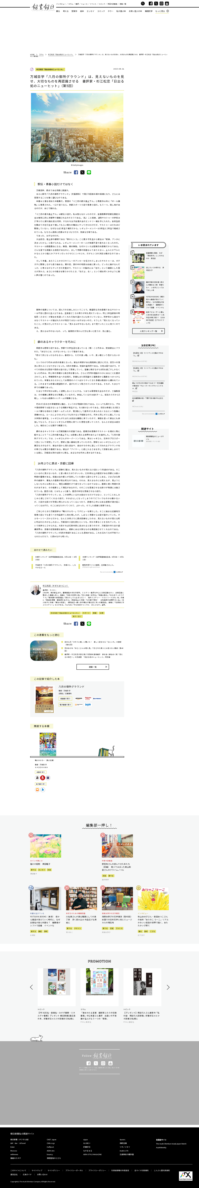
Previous (31, 987)
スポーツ (86, 613)
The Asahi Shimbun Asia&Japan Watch (171, 1143)
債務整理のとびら (54, 1158)
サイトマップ (37, 1170)
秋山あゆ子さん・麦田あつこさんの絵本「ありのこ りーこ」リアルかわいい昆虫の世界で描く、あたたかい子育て (153, 921)
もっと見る (160, 11)
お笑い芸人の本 (135, 11)
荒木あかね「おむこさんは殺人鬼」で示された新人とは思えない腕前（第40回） (94, 649)
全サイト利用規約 (141, 1170)
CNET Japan (51, 1139)
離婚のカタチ (15, 1158)
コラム (70, 4)
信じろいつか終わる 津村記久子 (155, 268)
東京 (46, 931)
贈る (140, 931)
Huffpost (50, 1147)
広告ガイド (27, 1174)
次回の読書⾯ (112, 4)
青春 (95, 613)
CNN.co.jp (51, 1143)
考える (66, 11)
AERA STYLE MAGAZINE (92, 1154)
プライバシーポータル (74, 1170)
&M (11, 1143)
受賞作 (74, 11)
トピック (102, 4)
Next (167, 987)
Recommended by (106, 572)
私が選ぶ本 (121, 11)
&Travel (22, 1143)
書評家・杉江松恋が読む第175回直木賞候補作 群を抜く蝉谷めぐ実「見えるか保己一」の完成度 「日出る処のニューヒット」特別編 (94, 655)
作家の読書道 (107, 861)
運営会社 (13, 1174)
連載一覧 (123, 4)
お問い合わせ (42, 1174)
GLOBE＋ (87, 1143)
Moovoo (13, 1150)
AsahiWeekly (161, 1147)
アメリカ (119, 928)
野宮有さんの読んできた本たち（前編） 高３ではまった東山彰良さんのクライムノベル (116, 867)
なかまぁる (87, 1150)
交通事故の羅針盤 (127, 1154)
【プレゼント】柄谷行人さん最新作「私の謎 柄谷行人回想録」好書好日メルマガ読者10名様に (141, 1015)
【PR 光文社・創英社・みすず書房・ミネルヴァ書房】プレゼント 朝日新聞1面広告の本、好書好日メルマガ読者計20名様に (57, 1015)
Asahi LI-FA (124, 1150)
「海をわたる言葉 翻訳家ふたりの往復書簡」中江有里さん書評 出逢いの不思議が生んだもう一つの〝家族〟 (99, 1015)
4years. (123, 1139)
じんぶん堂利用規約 (162, 1170)
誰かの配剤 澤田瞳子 (40, 864)
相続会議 (123, 1143)
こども (152, 931)
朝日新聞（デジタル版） (20, 1139)
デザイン (77, 928)
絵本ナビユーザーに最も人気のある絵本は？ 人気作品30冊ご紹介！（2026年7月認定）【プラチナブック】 (155, 317)
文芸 (49, 870)
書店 (40, 931)
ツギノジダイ (125, 1147)
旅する (33, 931)
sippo (85, 1139)
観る (58, 11)
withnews (14, 1154)
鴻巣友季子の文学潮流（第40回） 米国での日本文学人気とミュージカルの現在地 (117, 919)
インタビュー (61, 4)
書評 (77, 4)
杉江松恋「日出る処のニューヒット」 (50, 69)
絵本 (82, 11)
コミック (101, 11)
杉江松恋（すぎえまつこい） (56, 585)
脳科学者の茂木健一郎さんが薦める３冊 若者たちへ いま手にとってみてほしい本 (155, 286)
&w (16, 1143)
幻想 (101, 613)
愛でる (33, 870)
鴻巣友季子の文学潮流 (111, 913)
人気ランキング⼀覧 (148, 331)
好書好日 (43, 8)
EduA (12, 1147)
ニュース (84, 4)
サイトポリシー (54, 1170)
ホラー (110, 11)
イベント (93, 4)
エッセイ (90, 11)
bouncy (50, 1154)
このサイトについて (18, 1170)
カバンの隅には (36, 861)
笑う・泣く (77, 616)
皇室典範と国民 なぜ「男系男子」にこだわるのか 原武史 (155, 255)
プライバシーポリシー (97, 1170)
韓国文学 (149, 11)
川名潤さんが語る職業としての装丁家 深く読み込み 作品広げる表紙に (81, 919)
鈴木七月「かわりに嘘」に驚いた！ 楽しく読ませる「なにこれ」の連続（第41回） (93, 643)
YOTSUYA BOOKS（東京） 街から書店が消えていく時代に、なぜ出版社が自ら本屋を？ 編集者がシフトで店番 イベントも (155, 302)
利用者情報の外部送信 (120, 1170)
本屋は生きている (37, 913)
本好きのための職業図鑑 (75, 913)
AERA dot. (51, 1150)
